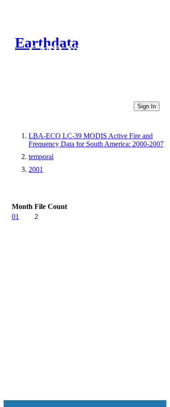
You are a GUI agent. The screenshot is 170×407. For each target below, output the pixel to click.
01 (15, 216)
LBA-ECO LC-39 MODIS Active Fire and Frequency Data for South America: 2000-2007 (96, 140)
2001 (36, 169)
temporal (41, 156)
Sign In (146, 106)
